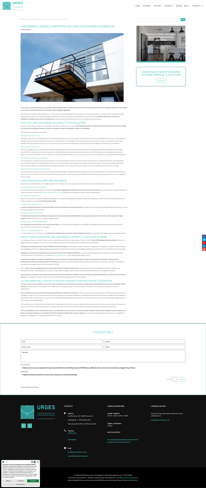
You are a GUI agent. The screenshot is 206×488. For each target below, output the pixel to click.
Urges (24, 29)
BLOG (186, 6)
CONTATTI (196, 6)
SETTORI (157, 6)
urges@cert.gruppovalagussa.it (78, 456)
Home (22, 19)
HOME (137, 6)
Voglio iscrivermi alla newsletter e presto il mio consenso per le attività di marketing (50, 375)
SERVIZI (179, 6)
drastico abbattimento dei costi (52, 192)
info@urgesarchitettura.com (77, 452)
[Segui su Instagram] (29, 425)
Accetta (33, 481)
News (26, 19)
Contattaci (161, 81)
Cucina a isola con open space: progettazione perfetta (161, 36)
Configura (21, 481)
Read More (161, 48)
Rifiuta (8, 481)
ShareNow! (134, 480)
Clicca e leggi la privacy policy (30, 387)
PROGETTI (168, 6)
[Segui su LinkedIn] (23, 425)
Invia (181, 379)
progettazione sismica (60, 255)
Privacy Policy (20, 484)
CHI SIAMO (146, 6)
